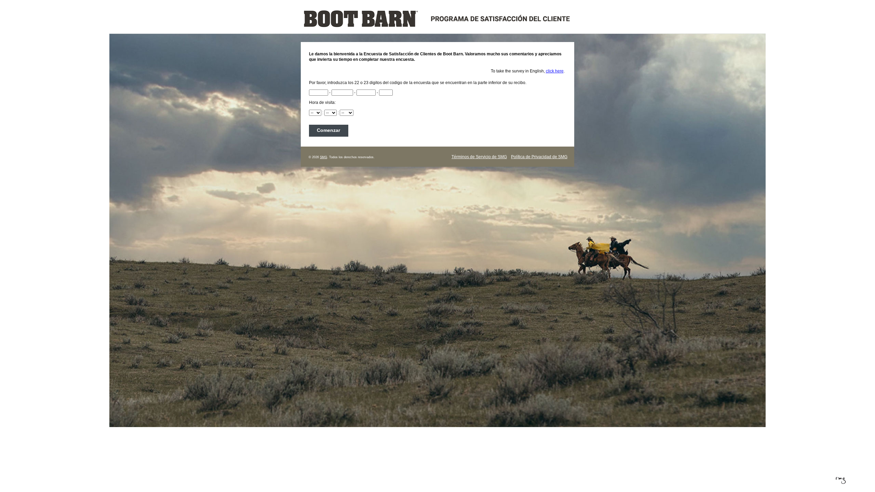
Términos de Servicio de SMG (479, 156)
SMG (323, 157)
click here (555, 71)
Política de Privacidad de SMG (539, 156)
